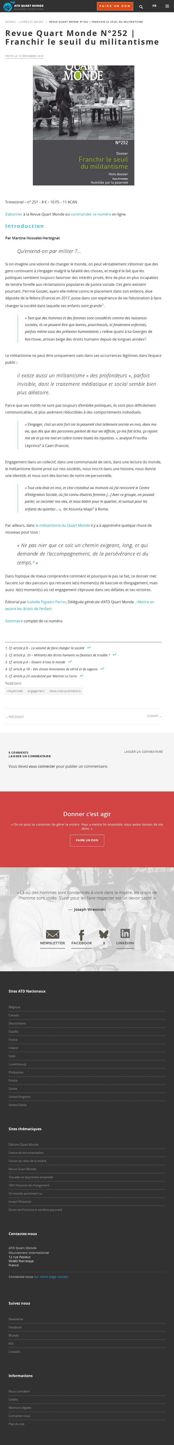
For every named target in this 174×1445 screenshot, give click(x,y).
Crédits (13, 1399)
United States (18, 1105)
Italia (12, 1056)
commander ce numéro (91, 214)
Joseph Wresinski (20, 1202)
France (13, 1040)
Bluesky (14, 1335)
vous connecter (42, 766)
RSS (11, 1344)
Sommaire (14, 620)
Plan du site (16, 1424)
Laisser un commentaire (143, 751)
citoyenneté (15, 691)
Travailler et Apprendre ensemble (31, 1177)
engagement (36, 691)
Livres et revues (32, 21)
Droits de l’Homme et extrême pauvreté (35, 1210)
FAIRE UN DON (115, 6)
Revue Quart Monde (22, 1169)
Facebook (15, 1327)
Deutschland (17, 1023)
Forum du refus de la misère (27, 1161)
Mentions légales (20, 1408)
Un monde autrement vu (25, 1193)
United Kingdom (20, 1097)
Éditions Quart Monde (24, 1144)
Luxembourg (17, 1064)
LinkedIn (14, 1352)
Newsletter (16, 1319)
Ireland (13, 1048)
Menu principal (167, 6)
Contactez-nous (19, 1416)
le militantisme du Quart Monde (63, 525)
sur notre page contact (51, 1276)
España (13, 1031)
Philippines (16, 1072)
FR (154, 6)
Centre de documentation (26, 1153)
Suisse (13, 1089)
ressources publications (65, 691)
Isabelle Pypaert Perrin (46, 601)
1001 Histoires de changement (29, 1185)
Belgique (14, 1007)
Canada (14, 1015)
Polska (13, 1080)
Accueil (10, 21)
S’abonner (13, 214)
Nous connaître (19, 1391)
